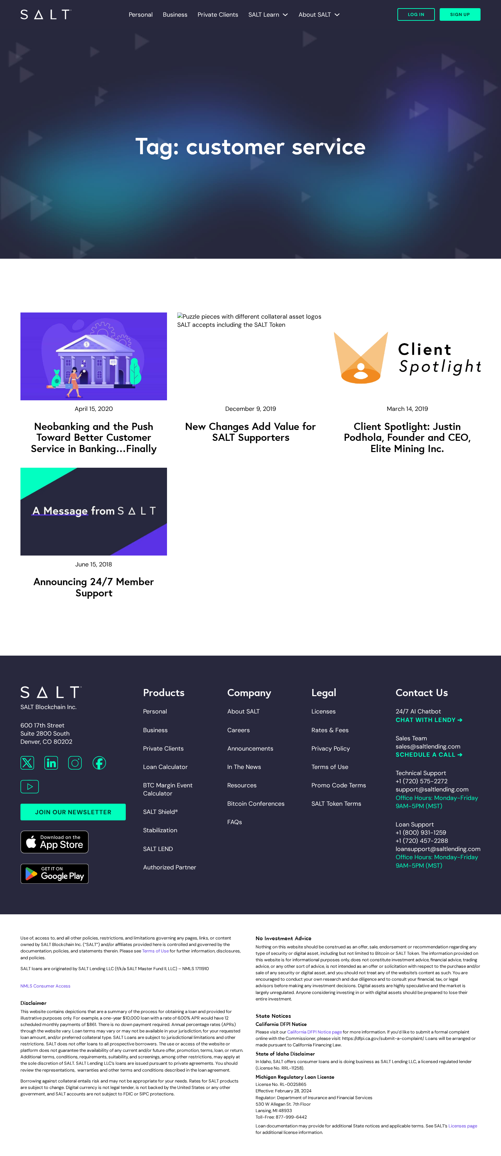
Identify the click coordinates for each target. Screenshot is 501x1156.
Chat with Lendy (426, 720)
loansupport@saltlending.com (438, 849)
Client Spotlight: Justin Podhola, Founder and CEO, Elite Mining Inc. (407, 436)
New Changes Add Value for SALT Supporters (250, 431)
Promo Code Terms (339, 785)
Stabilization (160, 830)
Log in (416, 14)
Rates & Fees (330, 730)
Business (175, 15)
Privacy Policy (331, 748)
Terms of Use (330, 767)
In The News (244, 767)
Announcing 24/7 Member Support (93, 586)
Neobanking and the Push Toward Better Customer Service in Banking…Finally (94, 436)
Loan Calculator (165, 767)
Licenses (324, 711)
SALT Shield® (160, 812)
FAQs (234, 822)
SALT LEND (158, 849)
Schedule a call (426, 755)
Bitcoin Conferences (256, 804)
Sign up (460, 14)
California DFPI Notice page (314, 1032)
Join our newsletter (73, 812)
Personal (141, 15)
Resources (242, 785)
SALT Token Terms (336, 804)
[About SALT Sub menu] (337, 15)
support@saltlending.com (432, 789)
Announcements (250, 748)
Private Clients (218, 15)
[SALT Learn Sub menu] (285, 15)
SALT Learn (263, 15)
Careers (238, 730)
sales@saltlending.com (428, 746)
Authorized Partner (169, 867)
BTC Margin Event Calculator (168, 789)
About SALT (315, 15)
